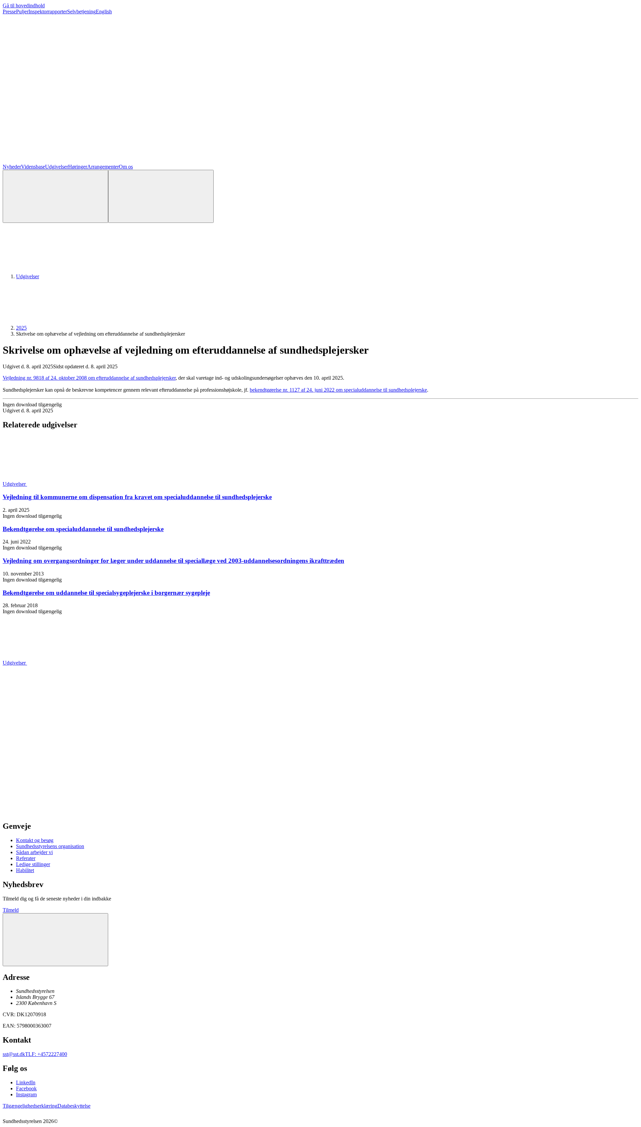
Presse (9, 11)
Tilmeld (11, 910)
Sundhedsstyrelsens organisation (50, 846)
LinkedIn (25, 1082)
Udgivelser (56, 166)
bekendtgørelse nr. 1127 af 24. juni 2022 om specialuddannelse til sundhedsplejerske (338, 390)
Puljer (22, 11)
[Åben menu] (161, 196)
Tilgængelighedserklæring (30, 1106)
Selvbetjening (81, 11)
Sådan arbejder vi (34, 852)
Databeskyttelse (73, 1106)
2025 (21, 328)
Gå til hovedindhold (24, 5)
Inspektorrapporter (47, 11)
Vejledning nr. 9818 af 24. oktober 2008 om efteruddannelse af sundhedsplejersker (89, 378)
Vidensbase (33, 166)
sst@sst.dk (14, 1054)
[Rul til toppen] (55, 939)
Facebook (26, 1088)
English (104, 11)
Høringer (77, 166)
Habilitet (25, 870)
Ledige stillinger (33, 864)
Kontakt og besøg (34, 840)
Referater (25, 858)
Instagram (26, 1094)
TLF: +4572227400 (46, 1054)
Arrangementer (103, 166)
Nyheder (12, 166)
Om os (126, 166)
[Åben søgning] (55, 196)
